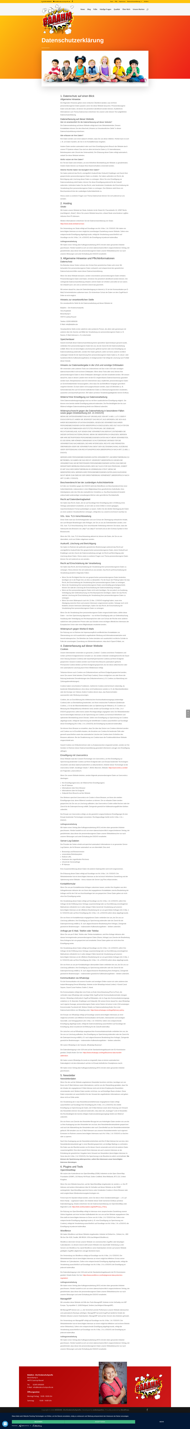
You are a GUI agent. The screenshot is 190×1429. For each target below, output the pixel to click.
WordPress (125, 1410)
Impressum (122, 1)
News (83, 9)
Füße (95, 9)
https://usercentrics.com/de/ (118, 768)
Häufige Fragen (105, 9)
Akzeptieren (100, 1422)
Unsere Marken (138, 9)
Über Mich (126, 9)
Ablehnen (38, 1422)
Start (111, 1)
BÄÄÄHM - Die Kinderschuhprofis (68, 1410)
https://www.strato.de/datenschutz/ (72, 224)
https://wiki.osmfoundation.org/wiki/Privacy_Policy (89, 1207)
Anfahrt (146, 1)
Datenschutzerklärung (133, 1)
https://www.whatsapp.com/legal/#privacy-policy (107, 1010)
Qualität (117, 9)
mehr (162, 1422)
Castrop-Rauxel (38, 1380)
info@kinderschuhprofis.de (43, 1387)
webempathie (98, 1410)
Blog (89, 9)
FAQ (116, 1)
